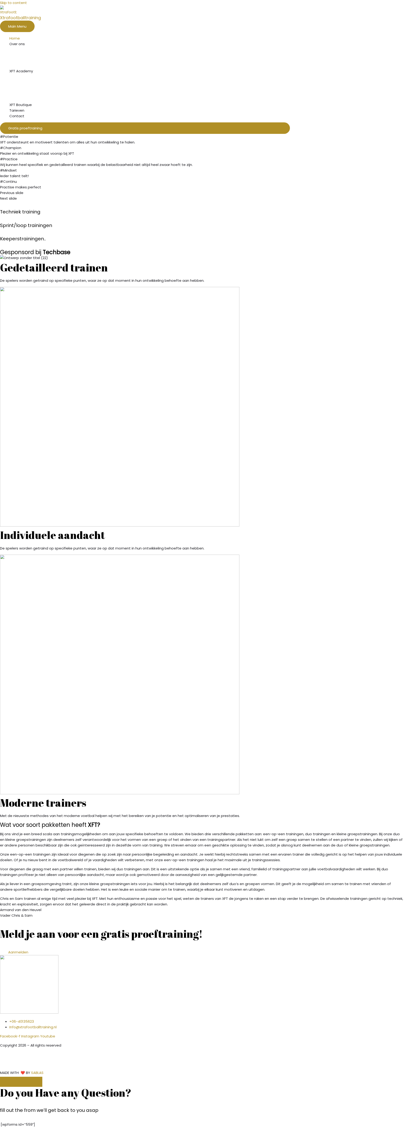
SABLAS (37, 1072)
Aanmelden (18, 952)
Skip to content (13, 2)
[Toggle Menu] (149, 51)
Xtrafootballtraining (20, 18)
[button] (145, 128)
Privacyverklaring (14, 1063)
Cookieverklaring (14, 1054)
